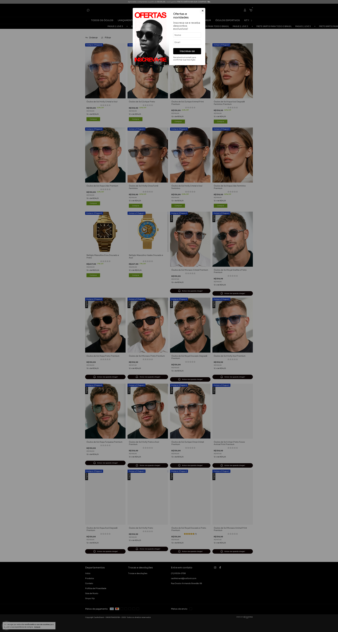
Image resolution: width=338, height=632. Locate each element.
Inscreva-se (187, 51)
